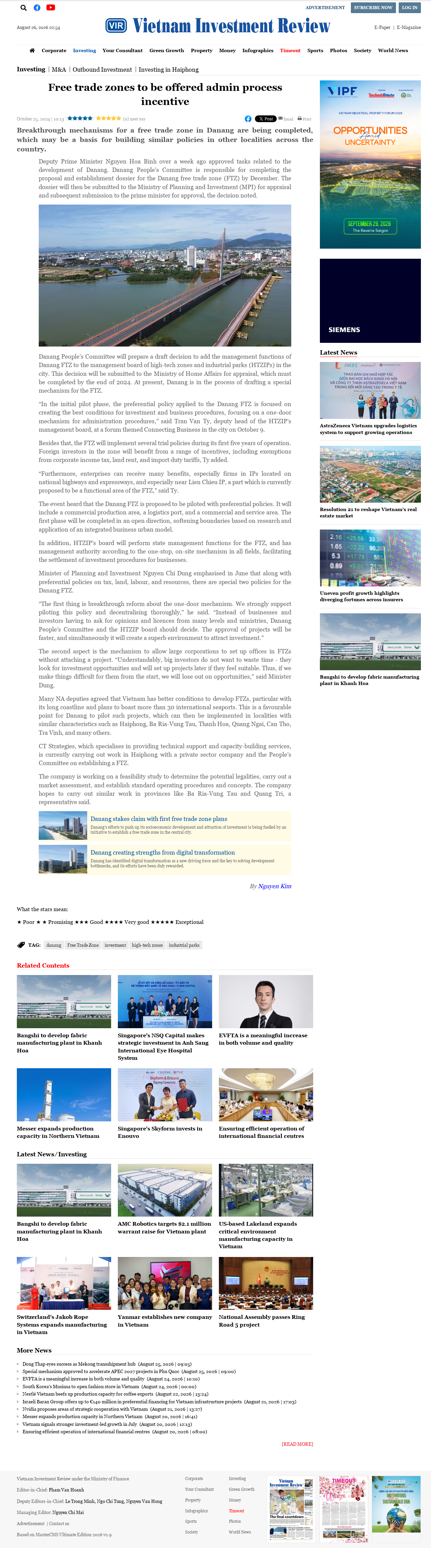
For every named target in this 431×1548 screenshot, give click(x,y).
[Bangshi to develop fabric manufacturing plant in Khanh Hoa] (64, 1001)
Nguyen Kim (274, 886)
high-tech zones (147, 945)
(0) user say (134, 118)
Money (227, 50)
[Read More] (297, 1444)
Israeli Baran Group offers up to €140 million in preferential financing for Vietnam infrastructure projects (133, 1401)
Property (201, 50)
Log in (410, 7)
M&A (59, 69)
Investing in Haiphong (169, 69)
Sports (315, 50)
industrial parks (184, 945)
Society (362, 50)
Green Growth (167, 50)
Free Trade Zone (83, 945)
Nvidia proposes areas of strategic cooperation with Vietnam (86, 1408)
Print (307, 118)
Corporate (54, 50)
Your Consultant (123, 50)
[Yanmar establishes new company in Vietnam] (165, 1283)
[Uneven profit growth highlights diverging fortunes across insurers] (370, 558)
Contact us (59, 1523)
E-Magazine (409, 27)
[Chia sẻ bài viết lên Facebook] (248, 118)
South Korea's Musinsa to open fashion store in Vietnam (81, 1386)
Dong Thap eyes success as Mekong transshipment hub (80, 1363)
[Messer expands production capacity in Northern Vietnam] (64, 1094)
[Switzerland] (64, 1283)
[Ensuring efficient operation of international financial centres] (266, 1094)
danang (53, 945)
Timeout (290, 50)
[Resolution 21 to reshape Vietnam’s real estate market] (370, 474)
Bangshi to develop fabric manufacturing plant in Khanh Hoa (59, 1042)
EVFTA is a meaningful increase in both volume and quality (84, 1378)
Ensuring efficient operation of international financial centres (87, 1431)
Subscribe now (373, 7)
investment (115, 945)
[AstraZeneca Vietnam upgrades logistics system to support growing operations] (370, 390)
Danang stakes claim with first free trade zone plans (159, 819)
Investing (84, 50)
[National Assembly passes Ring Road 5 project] (266, 1283)
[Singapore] (165, 1001)
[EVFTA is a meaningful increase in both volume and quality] (266, 1001)
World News (393, 50)
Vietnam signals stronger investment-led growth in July (80, 1423)
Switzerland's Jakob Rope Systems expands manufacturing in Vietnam (62, 1324)
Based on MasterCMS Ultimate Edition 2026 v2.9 (64, 1534)
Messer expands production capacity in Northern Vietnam (83, 1416)
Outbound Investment (102, 69)
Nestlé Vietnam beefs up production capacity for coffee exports (88, 1393)
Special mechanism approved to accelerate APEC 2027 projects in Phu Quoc (101, 1371)
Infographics (257, 50)
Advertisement (325, 7)
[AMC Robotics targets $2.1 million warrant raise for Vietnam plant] (165, 1190)
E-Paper (382, 27)
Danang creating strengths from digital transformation (163, 852)
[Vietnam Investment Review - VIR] (218, 42)
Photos (338, 50)
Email (288, 118)
